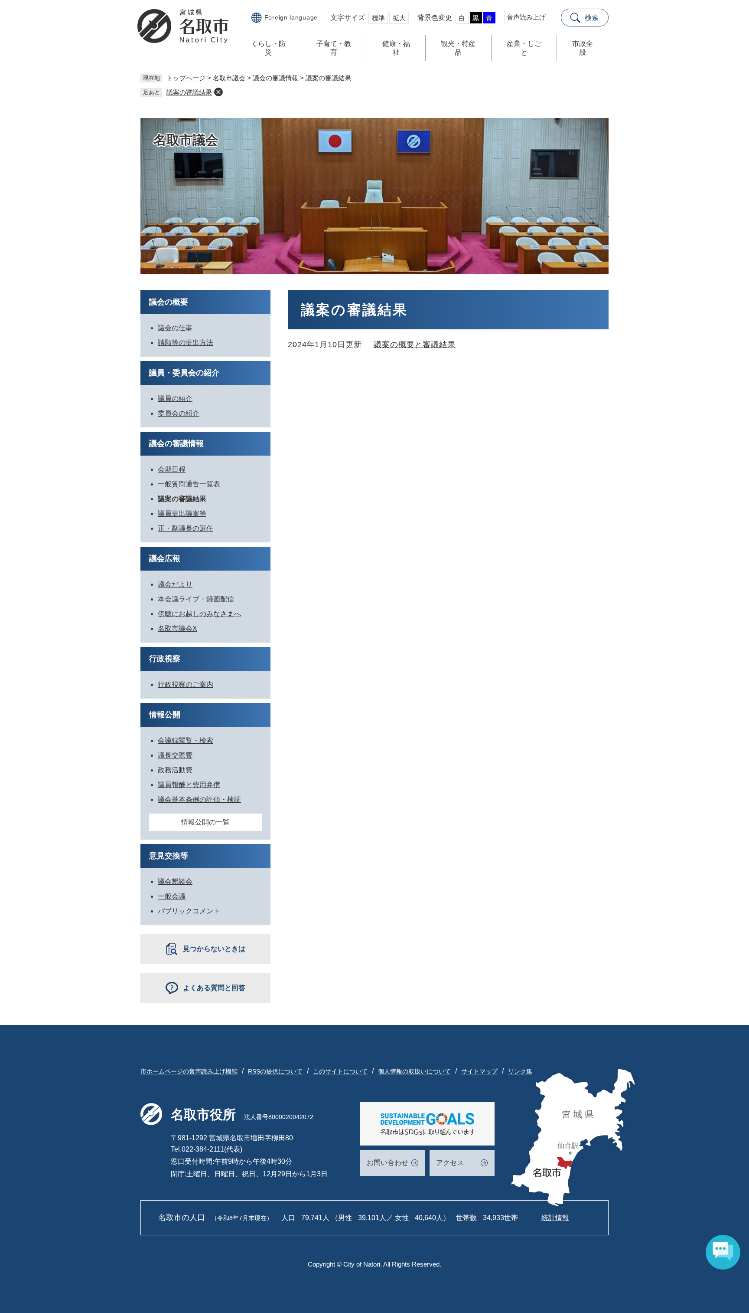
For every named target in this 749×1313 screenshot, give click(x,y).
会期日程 (172, 469)
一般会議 (172, 896)
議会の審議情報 (275, 78)
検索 (592, 17)
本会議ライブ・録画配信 (196, 599)
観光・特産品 (458, 48)
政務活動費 (175, 770)
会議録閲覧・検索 (185, 740)
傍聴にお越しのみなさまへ (199, 613)
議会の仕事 (175, 328)
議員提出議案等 (182, 513)
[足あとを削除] (218, 92)
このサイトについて (340, 1071)
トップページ (185, 78)
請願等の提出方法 (185, 342)
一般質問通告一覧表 (189, 484)
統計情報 (555, 1217)
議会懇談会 (175, 881)
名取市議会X (177, 628)
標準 (378, 18)
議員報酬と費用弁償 (189, 784)
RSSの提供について (275, 1071)
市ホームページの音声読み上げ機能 (189, 1071)
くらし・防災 (268, 48)
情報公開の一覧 (205, 822)
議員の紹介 (175, 398)
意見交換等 (168, 855)
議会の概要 (168, 302)
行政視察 (164, 658)
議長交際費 (175, 755)
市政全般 (582, 48)
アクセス (450, 1162)
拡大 (399, 18)
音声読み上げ (526, 17)
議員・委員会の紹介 (184, 372)
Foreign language (291, 17)
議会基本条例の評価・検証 (199, 799)
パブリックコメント (189, 911)
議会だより (175, 584)
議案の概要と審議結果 (415, 344)
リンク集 (520, 1071)
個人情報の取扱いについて (414, 1071)
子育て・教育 (333, 48)
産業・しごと (524, 48)
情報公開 (164, 714)
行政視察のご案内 (185, 684)
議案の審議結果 (189, 92)
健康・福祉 (396, 48)
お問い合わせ (387, 1162)
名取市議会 (229, 78)
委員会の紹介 (178, 413)
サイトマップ (479, 1071)
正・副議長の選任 (185, 528)
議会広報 (164, 558)
